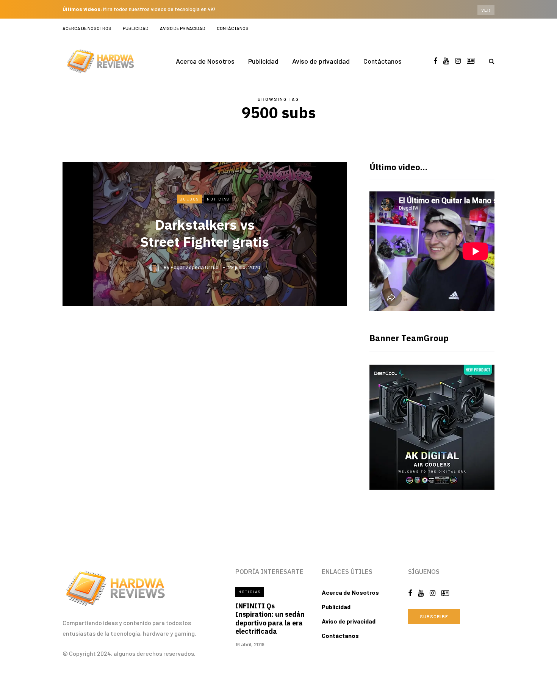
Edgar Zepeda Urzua (195, 267)
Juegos (189, 198)
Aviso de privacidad (182, 28)
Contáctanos (233, 28)
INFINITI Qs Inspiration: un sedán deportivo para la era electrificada (270, 619)
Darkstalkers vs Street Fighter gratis (204, 233)
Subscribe (434, 616)
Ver (486, 10)
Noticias (218, 198)
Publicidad (136, 28)
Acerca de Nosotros (87, 28)
